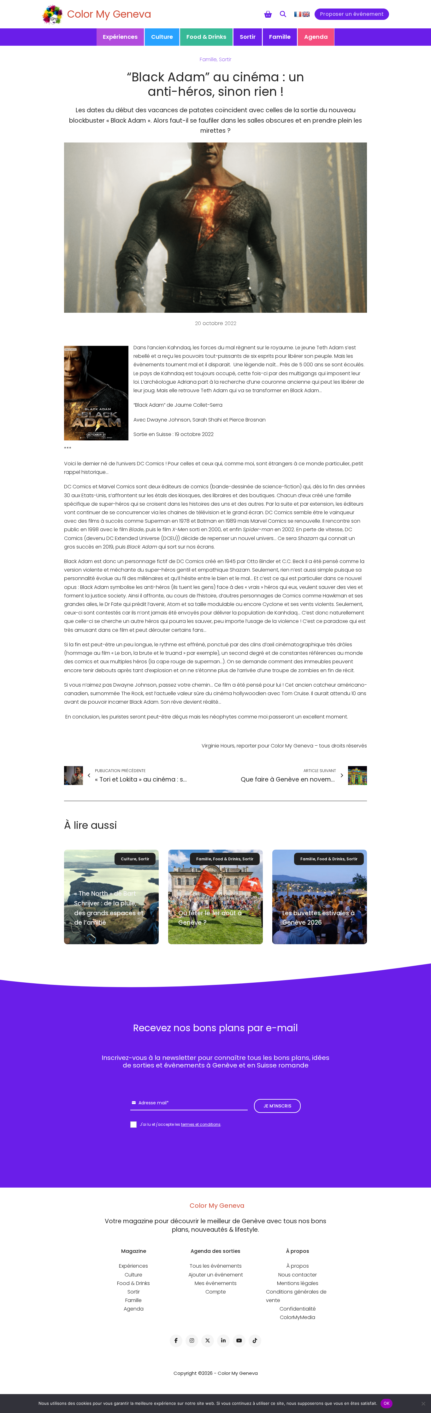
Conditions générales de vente (296, 1296)
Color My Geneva (109, 14)
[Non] (423, 1403)
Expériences (120, 37)
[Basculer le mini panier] (268, 14)
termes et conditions (201, 1124)
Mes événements (216, 1283)
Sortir (248, 37)
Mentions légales (297, 1283)
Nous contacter (297, 1274)
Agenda (316, 37)
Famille (280, 37)
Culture (162, 37)
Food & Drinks (206, 37)
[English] (306, 14)
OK (387, 1403)
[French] (298, 14)
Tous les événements (216, 1266)
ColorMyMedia (297, 1317)
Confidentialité (298, 1308)
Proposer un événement (352, 14)
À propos (297, 1266)
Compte (215, 1291)
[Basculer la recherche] (283, 14)
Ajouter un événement (215, 1274)
